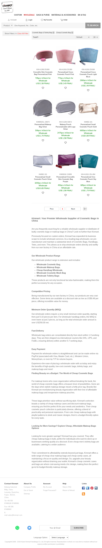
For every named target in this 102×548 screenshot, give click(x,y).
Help (64, 484)
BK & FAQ (82, 15)
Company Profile (30, 487)
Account (46, 484)
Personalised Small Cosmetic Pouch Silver (43, 178)
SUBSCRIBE (79, 528)
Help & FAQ (67, 487)
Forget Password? (49, 490)
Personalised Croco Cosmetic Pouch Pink (65, 73)
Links (84, 484)
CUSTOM (18, 15)
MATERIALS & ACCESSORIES (63, 15)
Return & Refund (69, 490)
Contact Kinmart (11, 484)
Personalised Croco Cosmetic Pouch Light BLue (88, 74)
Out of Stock (28, 490)
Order (65, 20)
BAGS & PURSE (43, 15)
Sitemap (27, 494)
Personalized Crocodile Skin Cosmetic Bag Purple (65, 179)
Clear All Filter (22, 33)
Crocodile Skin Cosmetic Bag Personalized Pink (42, 73)
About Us (28, 484)
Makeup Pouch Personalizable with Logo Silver (65, 127)
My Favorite (48, 20)
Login (30, 20)
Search (94, 25)
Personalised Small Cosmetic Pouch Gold (88, 126)
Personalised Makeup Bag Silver (43, 126)
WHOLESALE (29, 15)
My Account (47, 487)
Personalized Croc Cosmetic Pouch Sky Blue (88, 179)
